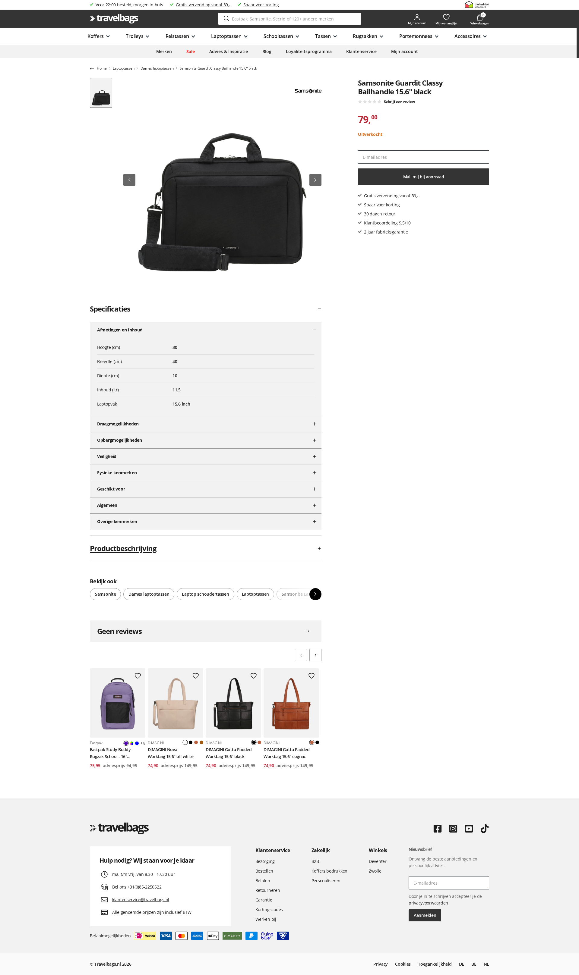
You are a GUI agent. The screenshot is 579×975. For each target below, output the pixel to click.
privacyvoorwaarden (428, 903)
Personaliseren (326, 880)
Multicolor (131, 743)
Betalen (262, 880)
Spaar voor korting (261, 5)
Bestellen (264, 871)
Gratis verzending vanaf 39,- (203, 5)
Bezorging (265, 861)
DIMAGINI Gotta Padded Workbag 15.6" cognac (286, 753)
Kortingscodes (269, 909)
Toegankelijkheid (435, 964)
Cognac (196, 742)
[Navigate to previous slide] (301, 655)
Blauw (137, 743)
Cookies (403, 964)
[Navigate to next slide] (315, 655)
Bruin (201, 742)
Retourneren (267, 890)
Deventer (378, 861)
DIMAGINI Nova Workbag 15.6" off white (170, 753)
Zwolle (375, 871)
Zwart (190, 742)
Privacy (380, 964)
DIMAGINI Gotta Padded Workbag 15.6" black (229, 753)
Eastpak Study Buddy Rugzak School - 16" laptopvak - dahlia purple (114, 753)
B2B (315, 861)
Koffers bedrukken (329, 871)
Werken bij (265, 919)
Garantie (263, 900)
